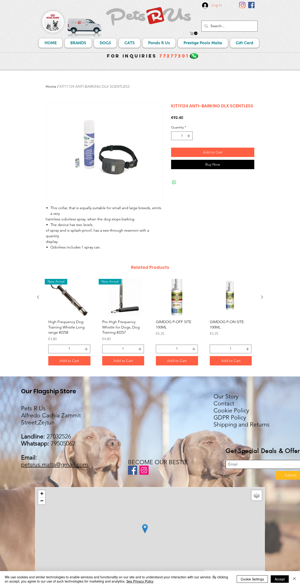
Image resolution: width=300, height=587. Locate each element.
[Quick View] (177, 297)
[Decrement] (175, 136)
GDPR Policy (230, 417)
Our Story (226, 396)
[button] (194, 33)
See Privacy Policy (140, 581)
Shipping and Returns (242, 424)
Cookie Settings (252, 579)
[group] (150, 324)
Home (51, 86)
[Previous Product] (38, 297)
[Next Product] (262, 297)
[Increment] (189, 136)
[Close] (294, 579)
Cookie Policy (231, 410)
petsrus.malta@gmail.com (54, 464)
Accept (280, 579)
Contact (224, 403)
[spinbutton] (182, 136)
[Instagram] (242, 5)
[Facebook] (251, 5)
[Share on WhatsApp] (174, 182)
